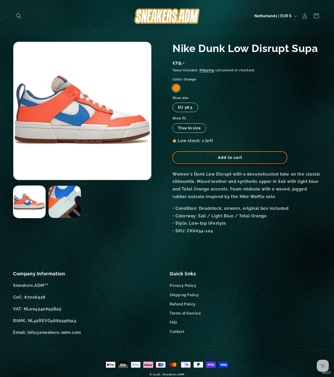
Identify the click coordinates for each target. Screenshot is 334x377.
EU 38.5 (185, 107)
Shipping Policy (184, 295)
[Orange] (176, 88)
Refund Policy (183, 304)
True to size (189, 128)
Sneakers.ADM (173, 374)
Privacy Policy (183, 285)
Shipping (206, 70)
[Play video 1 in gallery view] (64, 201)
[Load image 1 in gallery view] (29, 201)
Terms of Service (185, 313)
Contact (177, 331)
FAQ (173, 322)
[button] (19, 16)
